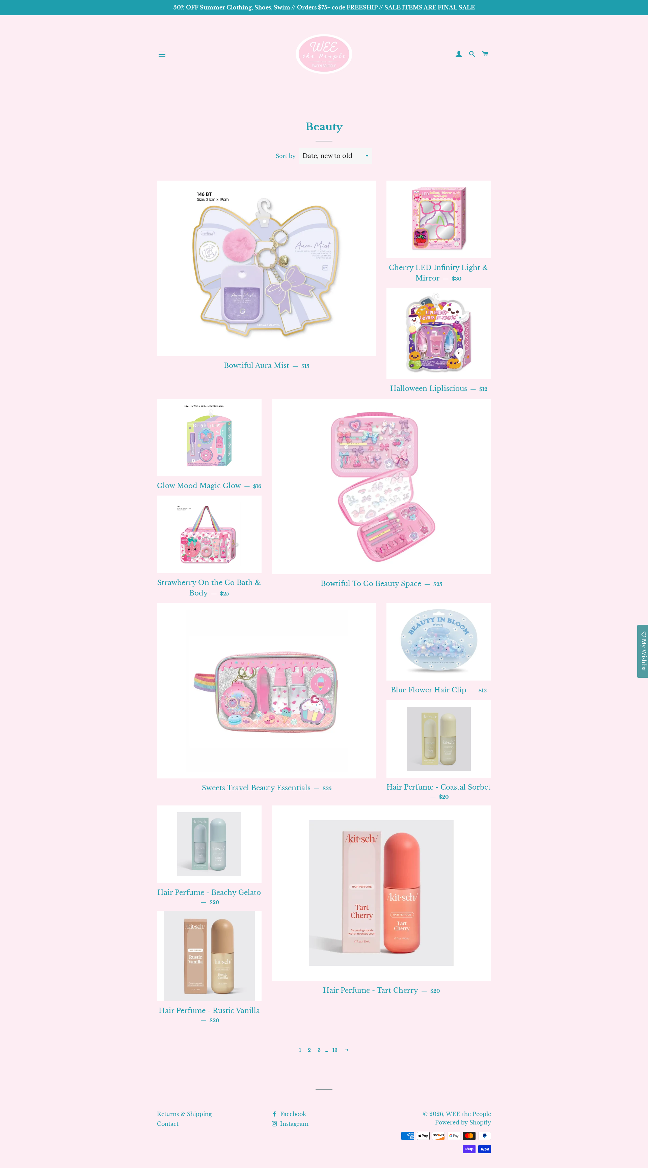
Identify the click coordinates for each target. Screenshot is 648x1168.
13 (335, 1050)
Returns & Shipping (184, 1114)
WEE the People (468, 1114)
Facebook (292, 1114)
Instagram (293, 1123)
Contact (168, 1123)
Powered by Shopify (463, 1122)
